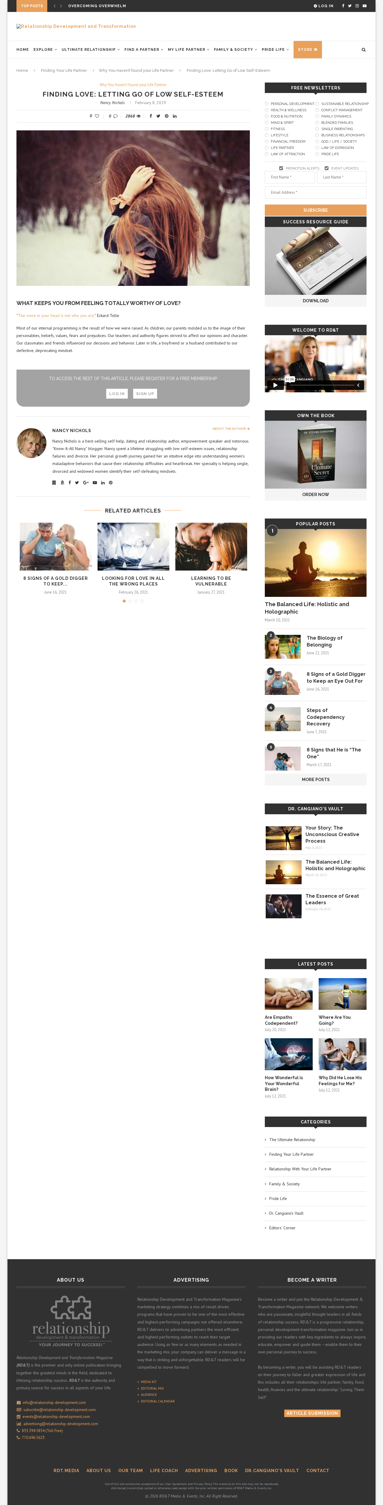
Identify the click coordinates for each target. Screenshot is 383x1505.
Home (22, 50)
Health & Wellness (288, 110)
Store (305, 50)
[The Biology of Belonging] (283, 647)
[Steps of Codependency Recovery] (283, 719)
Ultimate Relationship (89, 50)
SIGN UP (145, 393)
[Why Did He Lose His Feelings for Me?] (343, 1054)
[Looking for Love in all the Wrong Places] (133, 547)
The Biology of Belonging (325, 641)
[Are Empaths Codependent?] (289, 994)
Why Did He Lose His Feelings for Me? (340, 1080)
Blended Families (337, 123)
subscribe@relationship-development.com (59, 1409)
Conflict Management (342, 110)
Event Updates (344, 168)
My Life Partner (186, 50)
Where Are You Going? (335, 1020)
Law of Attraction (288, 154)
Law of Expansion (337, 148)
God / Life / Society (339, 142)
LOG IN (117, 393)
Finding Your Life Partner (64, 70)
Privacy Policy (203, 1484)
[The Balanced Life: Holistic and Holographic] (316, 563)
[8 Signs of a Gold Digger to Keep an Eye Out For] (56, 547)
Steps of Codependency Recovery (326, 717)
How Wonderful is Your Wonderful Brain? (284, 1083)
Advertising (201, 1470)
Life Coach (164, 1470)
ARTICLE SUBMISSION (312, 1413)
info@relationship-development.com (54, 1402)
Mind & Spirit (282, 123)
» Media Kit (147, 1381)
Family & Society (233, 50)
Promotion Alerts (302, 168)
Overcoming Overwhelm (97, 6)
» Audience (147, 1394)
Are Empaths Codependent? (281, 1020)
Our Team (130, 1470)
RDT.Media (66, 1470)
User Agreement (176, 1484)
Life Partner (282, 148)
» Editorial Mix (150, 1388)
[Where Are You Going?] (343, 994)
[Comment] (117, 116)
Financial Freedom (288, 142)
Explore (43, 50)
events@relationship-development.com (56, 1416)
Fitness (278, 129)
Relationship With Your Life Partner (300, 1169)
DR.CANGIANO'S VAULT (272, 1470)
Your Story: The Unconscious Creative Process (332, 834)
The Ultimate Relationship (292, 1139)
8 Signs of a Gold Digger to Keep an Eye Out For (336, 677)
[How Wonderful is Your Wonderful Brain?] (289, 1054)
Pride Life (273, 50)
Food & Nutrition (287, 116)
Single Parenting (337, 129)
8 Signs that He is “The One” (334, 753)
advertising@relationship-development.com (60, 1423)
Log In (325, 6)
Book (231, 1470)
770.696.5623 (32, 1437)
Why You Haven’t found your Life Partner (136, 70)
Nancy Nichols (112, 102)
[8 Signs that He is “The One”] (283, 759)
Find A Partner (141, 50)
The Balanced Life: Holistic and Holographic (307, 608)
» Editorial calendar (156, 1401)
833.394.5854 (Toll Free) (41, 1430)
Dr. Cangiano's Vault (316, 808)
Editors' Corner (282, 1227)
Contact (317, 1470)
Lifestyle (279, 135)
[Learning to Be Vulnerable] (211, 547)
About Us (98, 1470)
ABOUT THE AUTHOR (229, 428)
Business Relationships (343, 135)
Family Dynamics (336, 116)
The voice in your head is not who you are (56, 315)
